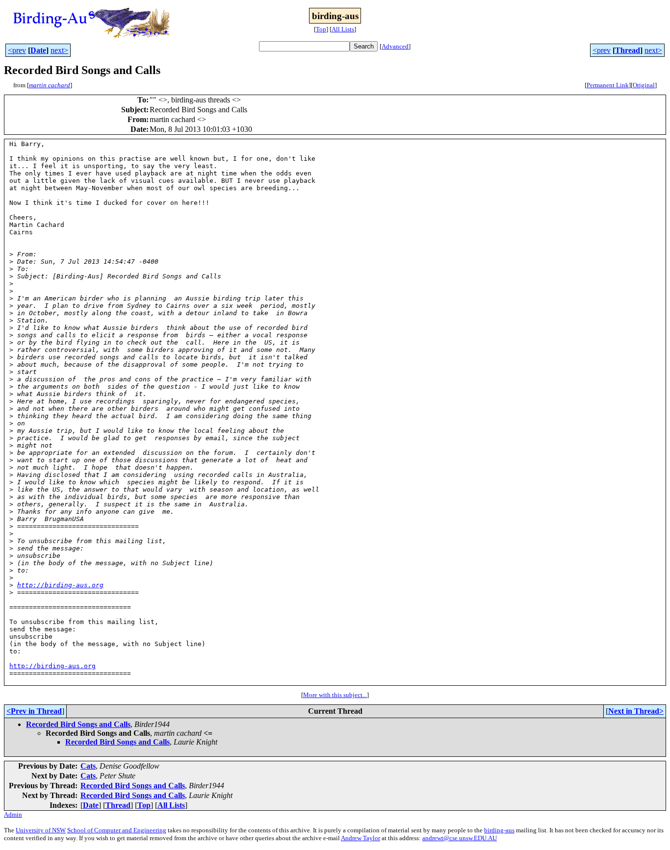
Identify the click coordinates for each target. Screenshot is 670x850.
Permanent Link (608, 85)
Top (321, 29)
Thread (627, 50)
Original (644, 85)
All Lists (343, 29)
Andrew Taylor (360, 838)
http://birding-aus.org (60, 585)
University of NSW (41, 830)
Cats (88, 766)
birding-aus (499, 830)
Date (38, 50)
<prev (17, 50)
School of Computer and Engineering (116, 830)
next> (59, 50)
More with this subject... (335, 695)
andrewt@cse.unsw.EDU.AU (459, 838)
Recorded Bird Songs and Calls (78, 724)
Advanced (395, 46)
